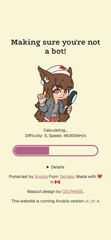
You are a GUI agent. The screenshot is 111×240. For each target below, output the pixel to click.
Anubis (41, 176)
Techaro (66, 176)
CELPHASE (72, 191)
